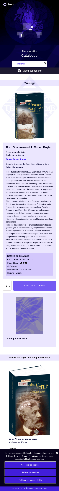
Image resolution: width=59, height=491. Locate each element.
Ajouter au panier (35, 286)
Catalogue (29, 55)
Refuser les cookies (30, 472)
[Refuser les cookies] (56, 452)
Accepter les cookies (30, 465)
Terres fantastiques (16, 159)
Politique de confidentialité (30, 480)
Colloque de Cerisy (18, 442)
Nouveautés (29, 51)
